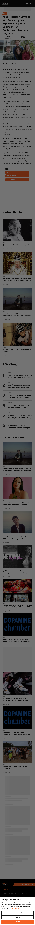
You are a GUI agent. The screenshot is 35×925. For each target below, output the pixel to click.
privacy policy (16, 908)
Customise (17, 917)
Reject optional (17, 912)
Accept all (17, 921)
